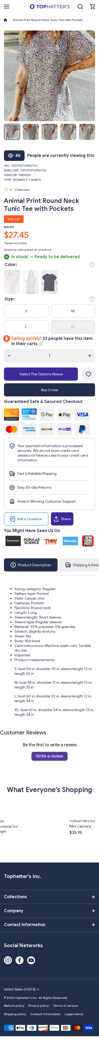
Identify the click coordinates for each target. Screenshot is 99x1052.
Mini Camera (51, 826)
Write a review (49, 756)
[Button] (92, 264)
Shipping (10, 250)
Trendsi (24, 175)
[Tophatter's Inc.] (49, 7)
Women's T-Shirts (27, 180)
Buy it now (49, 389)
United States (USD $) (20, 989)
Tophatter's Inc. (53, 821)
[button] (92, 6)
